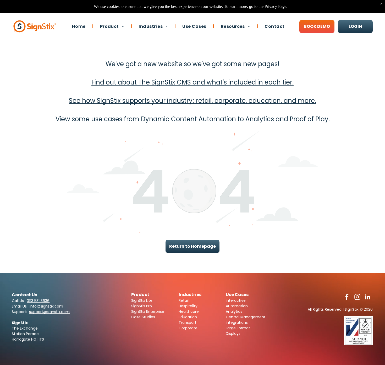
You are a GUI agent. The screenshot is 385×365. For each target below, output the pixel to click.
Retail (184, 300)
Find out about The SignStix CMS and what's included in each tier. (192, 82)
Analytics (234, 311)
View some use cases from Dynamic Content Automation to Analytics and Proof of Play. (193, 119)
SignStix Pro (141, 306)
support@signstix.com (49, 311)
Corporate (188, 328)
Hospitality (188, 306)
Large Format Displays (238, 330)
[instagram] (357, 297)
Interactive (236, 300)
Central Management (246, 317)
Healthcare (189, 311)
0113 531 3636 (38, 300)
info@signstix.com (46, 306)
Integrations (237, 322)
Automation (237, 306)
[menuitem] (79, 26)
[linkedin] (367, 297)
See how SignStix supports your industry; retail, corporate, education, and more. (192, 100)
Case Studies (143, 317)
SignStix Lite (141, 300)
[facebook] (346, 297)
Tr (180, 322)
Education (188, 317)
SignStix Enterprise (147, 311)
